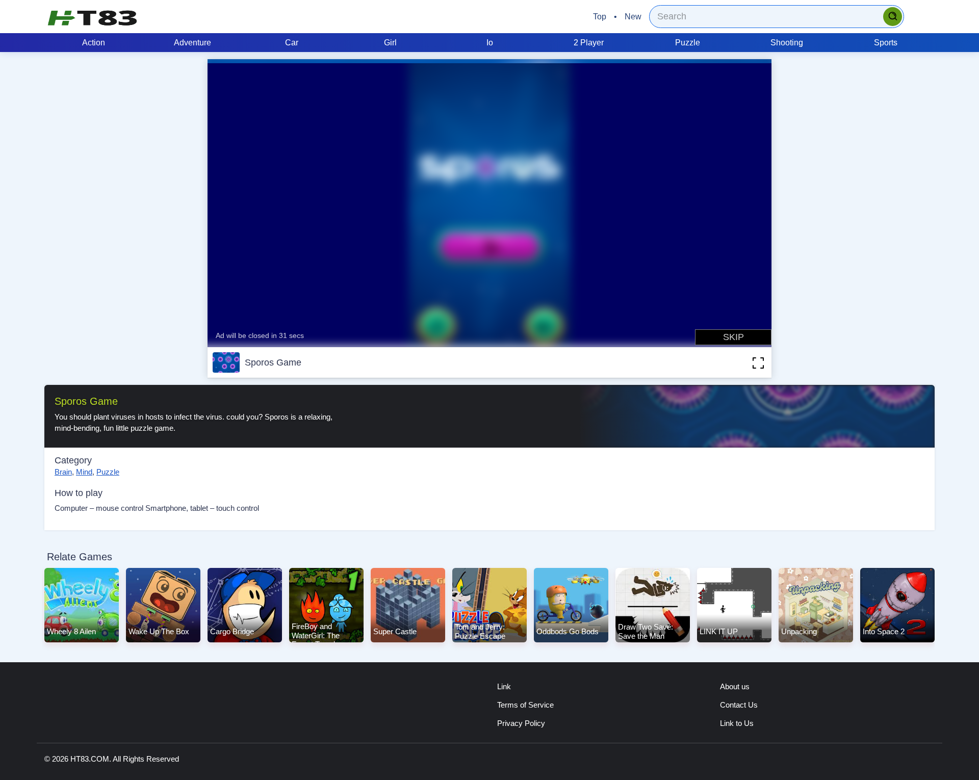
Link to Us (737, 723)
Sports (885, 42)
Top (599, 16)
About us (735, 686)
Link (504, 686)
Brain (63, 471)
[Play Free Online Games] (92, 18)
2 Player (589, 42)
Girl (390, 42)
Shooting (786, 42)
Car (291, 42)
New (633, 16)
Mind (84, 471)
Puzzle (687, 42)
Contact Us (739, 704)
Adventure (192, 42)
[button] (743, 362)
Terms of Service (525, 704)
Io (489, 42)
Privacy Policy (521, 723)
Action (93, 42)
